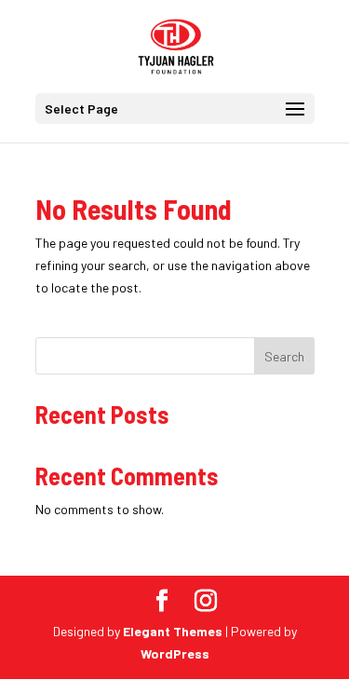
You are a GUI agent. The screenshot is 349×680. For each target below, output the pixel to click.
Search (284, 356)
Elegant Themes (172, 631)
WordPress (175, 653)
